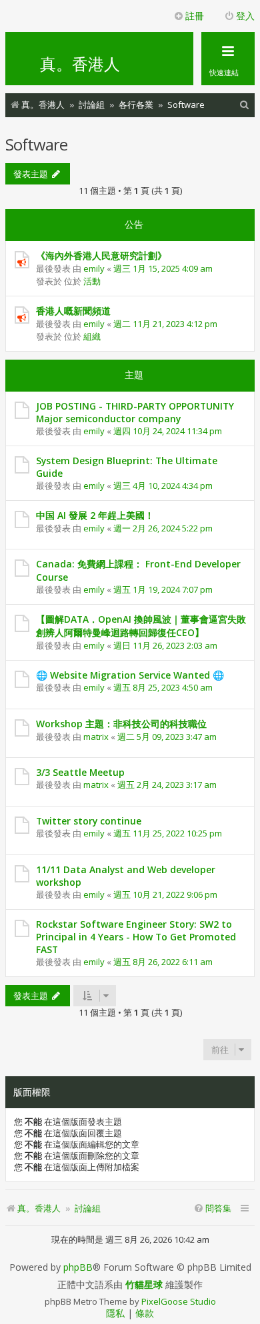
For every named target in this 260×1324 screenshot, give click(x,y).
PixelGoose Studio (178, 1301)
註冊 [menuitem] (194, 15)
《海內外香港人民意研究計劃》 (101, 255)
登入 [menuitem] (245, 15)
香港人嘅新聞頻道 (73, 310)
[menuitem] (245, 105)
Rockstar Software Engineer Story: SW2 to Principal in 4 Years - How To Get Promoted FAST (136, 937)
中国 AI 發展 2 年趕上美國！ (95, 515)
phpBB (78, 1267)
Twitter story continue (88, 821)
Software (36, 144)
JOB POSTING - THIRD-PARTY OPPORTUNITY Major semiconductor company (135, 412)
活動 (92, 281)
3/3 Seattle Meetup (80, 772)
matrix (96, 737)
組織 (92, 336)
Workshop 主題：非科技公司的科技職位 (121, 723)
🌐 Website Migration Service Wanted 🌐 (130, 675)
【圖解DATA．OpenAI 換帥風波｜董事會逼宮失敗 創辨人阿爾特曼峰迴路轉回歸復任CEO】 (141, 626)
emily (94, 268)
